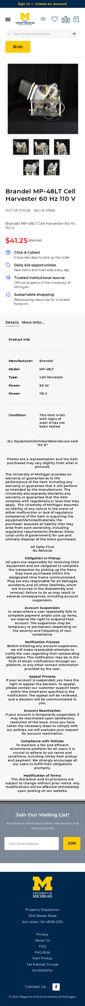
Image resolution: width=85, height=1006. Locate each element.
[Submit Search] (74, 34)
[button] (21, 147)
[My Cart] (76, 19)
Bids (18, 46)
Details (12, 322)
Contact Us (35, 987)
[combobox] (42, 34)
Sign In (24, 4)
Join (72, 843)
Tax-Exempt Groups (42, 964)
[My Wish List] (54, 19)
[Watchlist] (44, 19)
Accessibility (42, 970)
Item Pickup (42, 958)
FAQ (42, 946)
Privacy (42, 934)
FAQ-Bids (42, 952)
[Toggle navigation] (7, 19)
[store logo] (25, 19)
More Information (34, 322)
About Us (42, 940)
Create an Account (51, 4)
